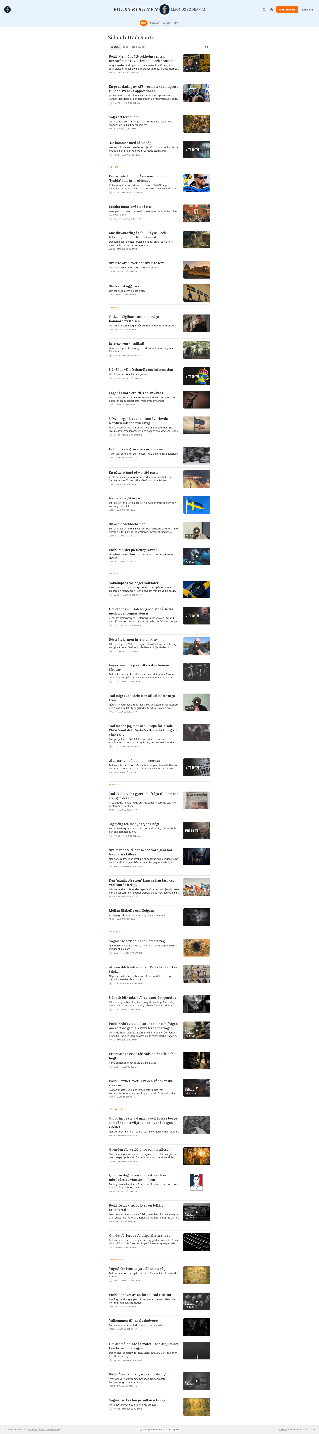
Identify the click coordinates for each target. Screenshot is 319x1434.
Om (176, 22)
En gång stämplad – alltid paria (134, 472)
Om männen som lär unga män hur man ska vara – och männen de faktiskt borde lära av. (140, 123)
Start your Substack (152, 1429)
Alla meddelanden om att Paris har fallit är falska (143, 969)
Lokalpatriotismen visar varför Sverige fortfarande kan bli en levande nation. (143, 212)
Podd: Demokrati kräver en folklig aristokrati (136, 1207)
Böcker (166, 22)
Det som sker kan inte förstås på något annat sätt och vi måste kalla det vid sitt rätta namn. (141, 243)
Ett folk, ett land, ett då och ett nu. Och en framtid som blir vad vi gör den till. (142, 504)
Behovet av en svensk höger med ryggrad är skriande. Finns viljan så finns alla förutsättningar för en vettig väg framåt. (143, 1241)
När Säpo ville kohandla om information (141, 370)
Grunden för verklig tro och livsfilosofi (139, 1149)
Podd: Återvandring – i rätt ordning (137, 1374)
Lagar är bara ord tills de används (136, 393)
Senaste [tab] (115, 46)
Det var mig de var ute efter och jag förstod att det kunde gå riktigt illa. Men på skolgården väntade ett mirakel (143, 149)
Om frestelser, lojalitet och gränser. (129, 374)
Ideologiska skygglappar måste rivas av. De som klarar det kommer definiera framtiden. (142, 1301)
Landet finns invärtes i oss (130, 207)
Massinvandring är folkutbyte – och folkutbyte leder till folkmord (137, 235)
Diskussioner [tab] (138, 46)
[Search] (264, 9)
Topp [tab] (125, 46)
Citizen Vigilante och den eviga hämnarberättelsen (134, 319)
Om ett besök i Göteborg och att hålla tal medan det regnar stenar (141, 611)
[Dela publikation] (271, 9)
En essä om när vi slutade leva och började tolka (136, 1325)
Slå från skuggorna (124, 286)
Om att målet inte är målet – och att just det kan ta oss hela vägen (143, 1346)
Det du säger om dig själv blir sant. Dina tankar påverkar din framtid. (143, 1274)
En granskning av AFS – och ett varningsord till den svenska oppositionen (144, 89)
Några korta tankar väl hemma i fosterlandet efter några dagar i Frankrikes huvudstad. (141, 977)
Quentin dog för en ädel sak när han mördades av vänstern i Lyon (137, 1177)
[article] (159, 66)
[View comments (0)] (134, 107)
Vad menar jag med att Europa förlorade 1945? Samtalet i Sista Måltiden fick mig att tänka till (143, 730)
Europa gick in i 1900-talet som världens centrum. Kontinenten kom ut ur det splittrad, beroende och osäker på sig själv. (143, 740)
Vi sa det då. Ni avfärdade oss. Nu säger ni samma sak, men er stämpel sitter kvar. (143, 804)
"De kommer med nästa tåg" (130, 143)
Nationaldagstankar (125, 498)
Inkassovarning (53, 1429)
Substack (283, 1429)
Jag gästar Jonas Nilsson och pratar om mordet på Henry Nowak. (141, 556)
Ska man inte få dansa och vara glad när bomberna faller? (141, 852)
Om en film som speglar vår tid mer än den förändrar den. (142, 325)
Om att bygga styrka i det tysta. (127, 290)
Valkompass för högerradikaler (134, 583)
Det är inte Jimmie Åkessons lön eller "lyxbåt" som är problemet (138, 178)
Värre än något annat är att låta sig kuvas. (133, 1062)
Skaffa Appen (172, 1429)
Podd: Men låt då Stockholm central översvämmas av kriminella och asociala (141, 58)
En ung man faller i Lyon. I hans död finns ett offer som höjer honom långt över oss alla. (144, 1185)
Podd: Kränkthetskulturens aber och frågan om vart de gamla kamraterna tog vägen (143, 1026)
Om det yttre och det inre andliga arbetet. (133, 1404)
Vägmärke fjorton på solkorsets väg (137, 1400)
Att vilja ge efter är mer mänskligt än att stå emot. (137, 915)
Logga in (307, 9)
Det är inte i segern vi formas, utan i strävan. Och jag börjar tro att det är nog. (143, 1354)
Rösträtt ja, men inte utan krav (133, 639)
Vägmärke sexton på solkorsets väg (137, 941)
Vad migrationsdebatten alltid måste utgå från (142, 698)
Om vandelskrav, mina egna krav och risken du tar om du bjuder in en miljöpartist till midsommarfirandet (142, 399)
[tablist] (128, 47)
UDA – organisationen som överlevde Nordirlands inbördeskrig (138, 421)
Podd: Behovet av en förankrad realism (140, 1295)
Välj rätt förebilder (124, 117)
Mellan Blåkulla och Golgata (131, 911)
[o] (196, 63)
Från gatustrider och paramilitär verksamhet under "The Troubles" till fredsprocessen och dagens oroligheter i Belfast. (144, 429)
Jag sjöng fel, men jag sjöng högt (134, 824)
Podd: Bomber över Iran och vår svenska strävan (141, 1083)
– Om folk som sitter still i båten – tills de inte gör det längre (143, 453)
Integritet (33, 1429)
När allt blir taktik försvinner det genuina (142, 998)
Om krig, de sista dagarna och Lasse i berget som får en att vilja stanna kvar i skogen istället (143, 1122)
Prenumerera (287, 9)
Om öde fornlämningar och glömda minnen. (134, 267)
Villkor (42, 1429)
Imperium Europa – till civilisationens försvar (139, 667)
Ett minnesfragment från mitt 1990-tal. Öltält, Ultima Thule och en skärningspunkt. (142, 830)
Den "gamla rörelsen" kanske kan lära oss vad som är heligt (141, 882)
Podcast (154, 22)
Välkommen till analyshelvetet (133, 1321)
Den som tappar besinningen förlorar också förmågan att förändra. (141, 349)
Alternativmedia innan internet (134, 761)
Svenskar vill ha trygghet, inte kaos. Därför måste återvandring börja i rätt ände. (137, 1380)
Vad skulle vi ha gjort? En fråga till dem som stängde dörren (144, 796)
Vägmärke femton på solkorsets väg (137, 1269)
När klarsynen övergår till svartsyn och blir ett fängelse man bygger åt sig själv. (143, 947)
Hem (143, 22)
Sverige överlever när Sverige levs (136, 263)
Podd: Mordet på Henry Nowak (133, 550)
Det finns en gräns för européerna (136, 449)
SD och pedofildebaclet (127, 524)
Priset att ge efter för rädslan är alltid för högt (142, 1056)
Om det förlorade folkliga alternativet (139, 1235)
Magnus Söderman (128, 72)
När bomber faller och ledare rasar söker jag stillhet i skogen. (144, 1131)
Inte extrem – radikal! (126, 343)
